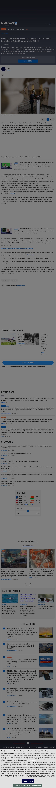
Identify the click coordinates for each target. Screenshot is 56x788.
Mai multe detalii (32, 761)
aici (7, 773)
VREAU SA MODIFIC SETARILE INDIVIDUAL (27, 785)
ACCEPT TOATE (28, 781)
